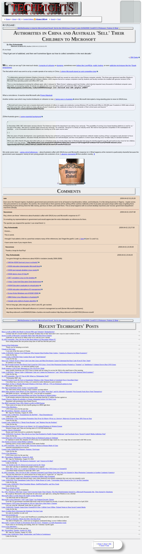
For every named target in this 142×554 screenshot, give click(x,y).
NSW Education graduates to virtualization (23, 285)
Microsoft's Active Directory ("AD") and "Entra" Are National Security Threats (28, 499)
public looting (98, 65)
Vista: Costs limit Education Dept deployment (24, 282)
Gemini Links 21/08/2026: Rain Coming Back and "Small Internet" (24, 357)
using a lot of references (29, 152)
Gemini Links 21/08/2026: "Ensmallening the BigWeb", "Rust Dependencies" (27, 415)
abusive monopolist (68, 154)
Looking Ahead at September (11, 430)
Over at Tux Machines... (10, 407)
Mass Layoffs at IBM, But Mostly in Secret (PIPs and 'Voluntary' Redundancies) (28, 332)
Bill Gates (134, 57)
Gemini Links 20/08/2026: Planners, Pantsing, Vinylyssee (21, 449)
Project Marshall (46, 95)
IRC (19, 19)
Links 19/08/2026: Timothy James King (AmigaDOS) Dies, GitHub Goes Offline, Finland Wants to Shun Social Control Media (44, 507)
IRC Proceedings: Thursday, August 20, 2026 (17, 411)
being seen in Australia (64, 99)
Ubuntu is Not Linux (8, 349)
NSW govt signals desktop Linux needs (22, 270)
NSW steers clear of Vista (17, 274)
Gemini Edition (28, 19)
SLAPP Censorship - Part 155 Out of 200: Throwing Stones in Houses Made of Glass (30, 445)
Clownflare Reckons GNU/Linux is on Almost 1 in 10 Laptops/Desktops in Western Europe (32, 426)
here (82, 239)
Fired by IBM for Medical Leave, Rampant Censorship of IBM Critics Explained (28, 476)
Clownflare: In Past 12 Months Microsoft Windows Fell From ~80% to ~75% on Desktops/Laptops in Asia (37, 384)
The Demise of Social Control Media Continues (17, 442)
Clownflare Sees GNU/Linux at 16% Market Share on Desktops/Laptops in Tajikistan (30, 438)
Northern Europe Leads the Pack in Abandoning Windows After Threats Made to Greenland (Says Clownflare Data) (40, 380)
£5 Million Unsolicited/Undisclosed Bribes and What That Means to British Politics (29, 395)
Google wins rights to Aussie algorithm (22, 301)
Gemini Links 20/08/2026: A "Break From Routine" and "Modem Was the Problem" (29, 422)
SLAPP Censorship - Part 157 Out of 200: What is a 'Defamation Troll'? (25, 376)
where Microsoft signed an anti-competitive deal (78, 71)
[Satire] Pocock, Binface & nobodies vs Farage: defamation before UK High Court (29, 399)
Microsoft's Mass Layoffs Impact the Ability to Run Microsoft (22, 496)
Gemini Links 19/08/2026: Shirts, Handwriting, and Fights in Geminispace (26, 534)
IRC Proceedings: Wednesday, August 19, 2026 (17, 457)
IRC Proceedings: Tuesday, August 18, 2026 (16, 530)
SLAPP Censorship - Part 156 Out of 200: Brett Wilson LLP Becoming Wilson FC (29, 339)
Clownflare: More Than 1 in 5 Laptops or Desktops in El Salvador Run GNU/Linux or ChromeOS (34, 469)
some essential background (31, 116)
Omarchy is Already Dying (10, 488)
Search (53, 19)
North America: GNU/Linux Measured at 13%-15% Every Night (23, 368)
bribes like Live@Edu (84, 65)
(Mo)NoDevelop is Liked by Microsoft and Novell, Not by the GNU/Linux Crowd (46, 28)
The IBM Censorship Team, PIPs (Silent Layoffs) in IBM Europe (23, 403)
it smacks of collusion (46, 65)
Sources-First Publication (10, 345)
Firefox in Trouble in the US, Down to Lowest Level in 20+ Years (23, 465)
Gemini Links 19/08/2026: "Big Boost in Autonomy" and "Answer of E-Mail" (27, 461)
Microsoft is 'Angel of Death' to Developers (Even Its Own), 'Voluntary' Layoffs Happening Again (34, 523)
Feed (59, 19)
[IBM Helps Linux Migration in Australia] (22, 297)
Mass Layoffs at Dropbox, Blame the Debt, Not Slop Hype (21, 519)
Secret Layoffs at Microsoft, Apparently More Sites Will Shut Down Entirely (27, 335)
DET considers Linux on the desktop (21, 278)
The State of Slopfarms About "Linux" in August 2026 (20, 388)
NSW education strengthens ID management (24, 289)
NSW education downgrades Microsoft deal (24, 266)
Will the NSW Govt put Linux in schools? (23, 262)
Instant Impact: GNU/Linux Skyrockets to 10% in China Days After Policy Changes (29, 503)
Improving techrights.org (10, 515)
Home (8, 19)
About (14, 19)
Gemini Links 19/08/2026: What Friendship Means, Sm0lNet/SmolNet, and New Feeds (30, 484)
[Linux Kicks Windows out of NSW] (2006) (23, 293)
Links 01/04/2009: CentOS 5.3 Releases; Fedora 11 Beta (97, 28)
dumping (60, 65)
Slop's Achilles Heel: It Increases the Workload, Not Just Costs (22, 511)
